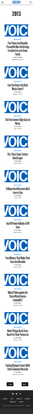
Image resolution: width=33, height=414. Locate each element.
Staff (12, 398)
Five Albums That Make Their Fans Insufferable (17, 259)
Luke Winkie (18, 92)
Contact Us (19, 398)
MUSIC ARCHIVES (18, 39)
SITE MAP (28, 405)
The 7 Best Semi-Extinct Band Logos (17, 155)
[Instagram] (20, 393)
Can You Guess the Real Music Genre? (18, 86)
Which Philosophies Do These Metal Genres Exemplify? (18, 295)
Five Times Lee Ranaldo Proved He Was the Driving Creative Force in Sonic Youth (17, 47)
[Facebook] (12, 393)
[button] (2, 2)
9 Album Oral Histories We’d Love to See (18, 190)
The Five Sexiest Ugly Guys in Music (17, 120)
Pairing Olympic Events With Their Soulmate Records (18, 366)
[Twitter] (16, 393)
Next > (25, 384)
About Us (5, 398)
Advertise (27, 398)
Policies (21, 402)
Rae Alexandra (18, 57)
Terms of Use (13, 402)
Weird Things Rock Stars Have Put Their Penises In (18, 332)
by (14, 57)
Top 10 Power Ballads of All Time (17, 224)
